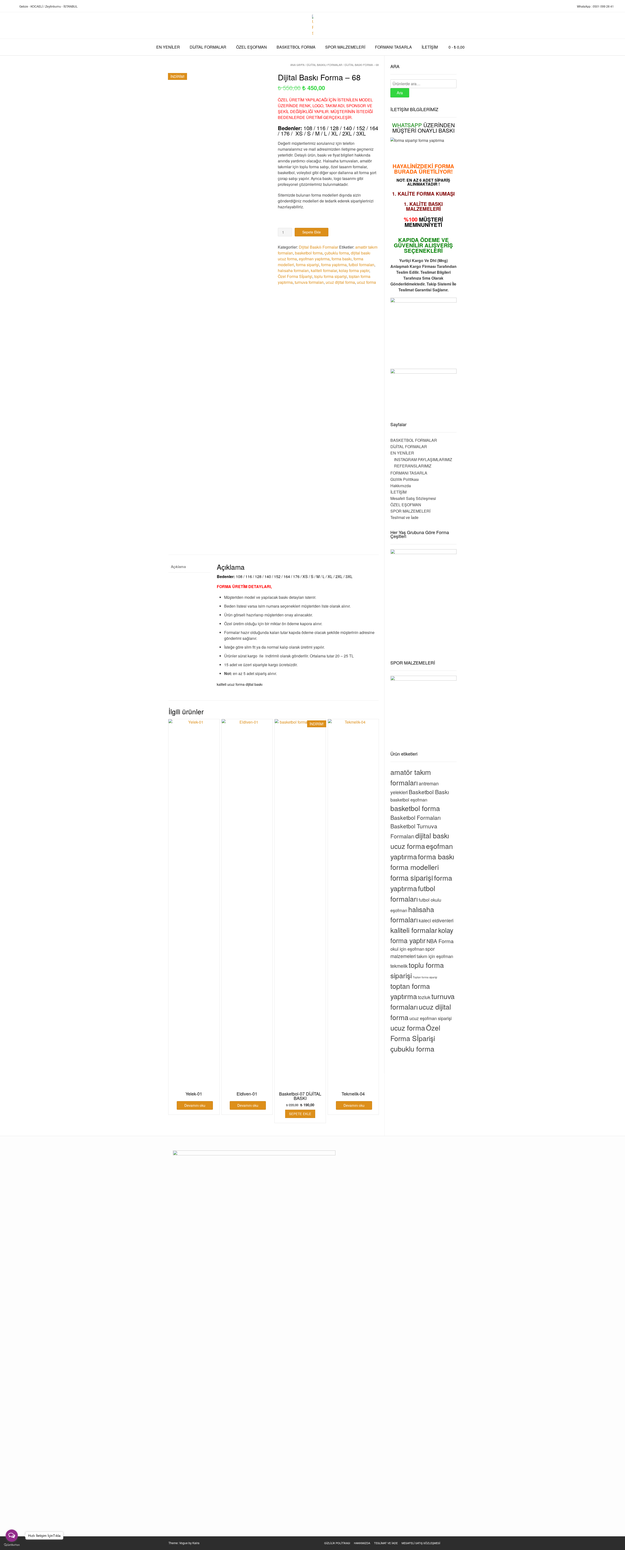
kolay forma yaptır (354, 270)
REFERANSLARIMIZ (412, 466)
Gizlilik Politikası (404, 479)
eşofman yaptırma (314, 259)
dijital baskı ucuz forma (419, 840)
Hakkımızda (400, 485)
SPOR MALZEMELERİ (345, 47)
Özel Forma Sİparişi (295, 276)
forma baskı (342, 259)
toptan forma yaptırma (410, 991)
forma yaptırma (334, 264)
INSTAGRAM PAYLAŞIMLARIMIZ (423, 459)
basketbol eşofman (408, 799)
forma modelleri (414, 867)
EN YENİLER (168, 47)
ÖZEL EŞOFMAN (251, 47)
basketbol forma (309, 253)
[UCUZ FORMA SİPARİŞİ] (312, 25)
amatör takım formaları (410, 777)
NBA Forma (440, 941)
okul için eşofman (407, 949)
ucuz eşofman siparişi (430, 1018)
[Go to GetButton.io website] (12, 1545)
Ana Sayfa (297, 65)
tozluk (424, 997)
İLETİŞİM (430, 47)
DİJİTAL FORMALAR (208, 47)
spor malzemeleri (412, 952)
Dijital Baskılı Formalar (324, 65)
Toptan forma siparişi (425, 977)
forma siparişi (307, 264)
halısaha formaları (293, 270)
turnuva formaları (309, 282)
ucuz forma (366, 282)
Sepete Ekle (311, 232)
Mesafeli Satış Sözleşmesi (413, 498)
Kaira (195, 1543)
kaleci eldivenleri (436, 920)
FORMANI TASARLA (393, 47)
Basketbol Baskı (429, 792)
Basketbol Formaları (415, 817)
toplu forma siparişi (330, 276)
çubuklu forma (336, 253)
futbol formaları (361, 264)
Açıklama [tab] (178, 566)
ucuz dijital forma (340, 282)
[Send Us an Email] (5, 6)
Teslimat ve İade (404, 517)
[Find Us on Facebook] (11, 6)
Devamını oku (194, 1105)
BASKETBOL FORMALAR (413, 440)
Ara (400, 92)
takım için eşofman (435, 956)
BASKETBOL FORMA (296, 47)
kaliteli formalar (324, 270)
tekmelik (399, 965)
